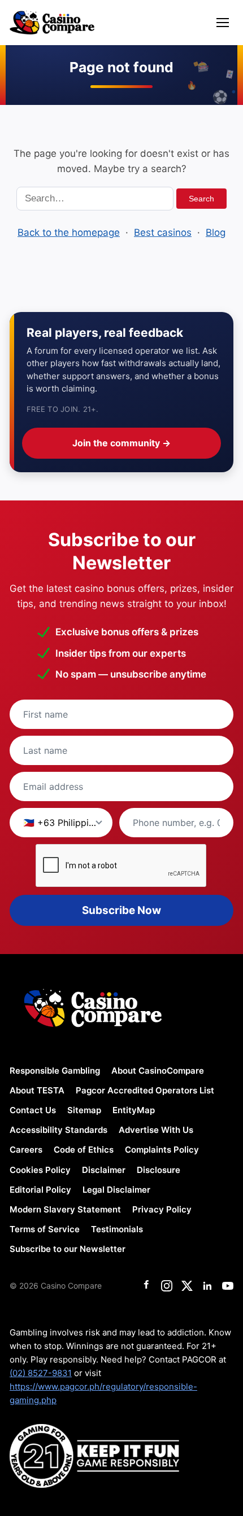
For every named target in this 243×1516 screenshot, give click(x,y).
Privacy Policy (162, 1209)
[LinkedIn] (207, 1285)
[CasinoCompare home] (52, 22)
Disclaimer (103, 1170)
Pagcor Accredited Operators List (145, 1090)
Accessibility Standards (58, 1129)
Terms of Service (45, 1229)
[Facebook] (146, 1285)
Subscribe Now (121, 910)
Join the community (121, 443)
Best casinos (163, 232)
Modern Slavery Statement (65, 1209)
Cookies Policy (40, 1170)
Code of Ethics (84, 1149)
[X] (187, 1285)
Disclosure (158, 1170)
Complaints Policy (162, 1149)
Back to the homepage (69, 232)
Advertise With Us (156, 1129)
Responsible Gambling (55, 1070)
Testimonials (117, 1229)
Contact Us (33, 1110)
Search (201, 198)
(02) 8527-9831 (41, 1373)
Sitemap (84, 1110)
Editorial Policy (40, 1189)
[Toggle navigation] (222, 22)
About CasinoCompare (157, 1070)
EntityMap (133, 1110)
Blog (215, 232)
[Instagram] (166, 1285)
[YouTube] (227, 1285)
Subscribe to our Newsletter (67, 1248)
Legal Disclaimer (116, 1189)
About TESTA (37, 1090)
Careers (26, 1149)
